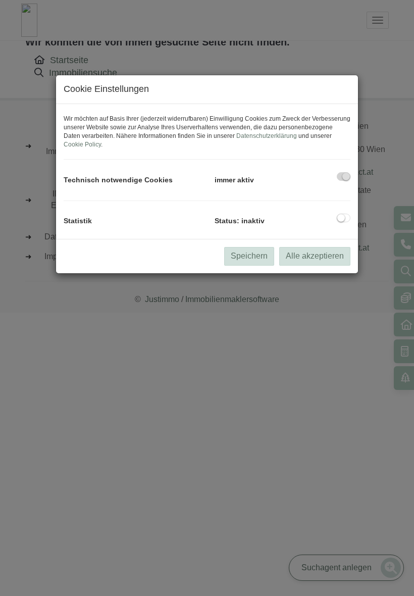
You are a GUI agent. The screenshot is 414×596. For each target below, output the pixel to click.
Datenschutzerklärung (266, 135)
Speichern (249, 256)
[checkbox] (343, 176)
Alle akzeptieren (315, 256)
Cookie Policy (82, 144)
